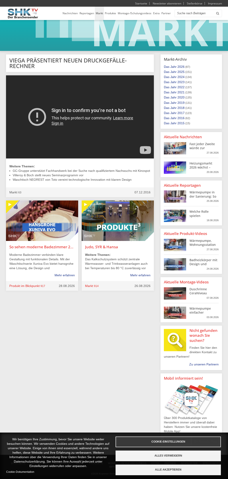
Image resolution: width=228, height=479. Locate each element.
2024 (181, 77)
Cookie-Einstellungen (168, 441)
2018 (181, 108)
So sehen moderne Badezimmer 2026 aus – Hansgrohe (42, 246)
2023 (181, 82)
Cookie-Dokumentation (20, 471)
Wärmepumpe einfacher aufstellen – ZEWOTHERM (200, 314)
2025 (181, 72)
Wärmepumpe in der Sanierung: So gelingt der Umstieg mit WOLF (203, 198)
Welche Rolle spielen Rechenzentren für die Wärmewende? (203, 217)
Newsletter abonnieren (167, 3)
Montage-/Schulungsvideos (134, 13)
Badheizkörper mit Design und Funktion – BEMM (203, 264)
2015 (181, 123)
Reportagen (86, 13)
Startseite (141, 3)
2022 (181, 87)
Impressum (215, 3)
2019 (181, 102)
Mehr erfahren (65, 275)
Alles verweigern (168, 455)
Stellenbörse (194, 3)
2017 (181, 113)
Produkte (110, 13)
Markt (99, 13)
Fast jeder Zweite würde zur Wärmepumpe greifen (202, 150)
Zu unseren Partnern (204, 364)
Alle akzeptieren (168, 469)
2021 (181, 92)
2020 (181, 97)
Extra (156, 13)
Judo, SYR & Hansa (101, 246)
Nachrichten (70, 13)
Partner (166, 13)
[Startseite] (23, 13)
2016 (181, 118)
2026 (181, 66)
